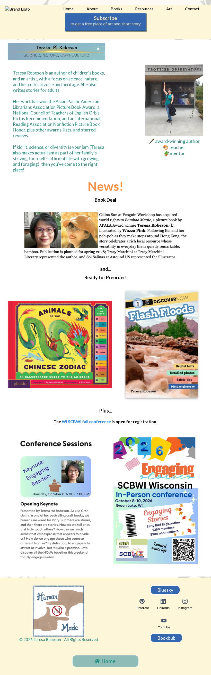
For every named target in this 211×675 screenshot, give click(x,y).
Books (116, 8)
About (92, 8)
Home (68, 8)
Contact (192, 8)
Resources (144, 8)
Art (169, 8)
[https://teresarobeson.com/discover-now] (162, 344)
